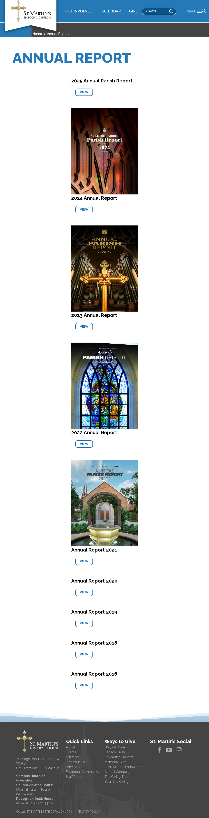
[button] (196, 11)
